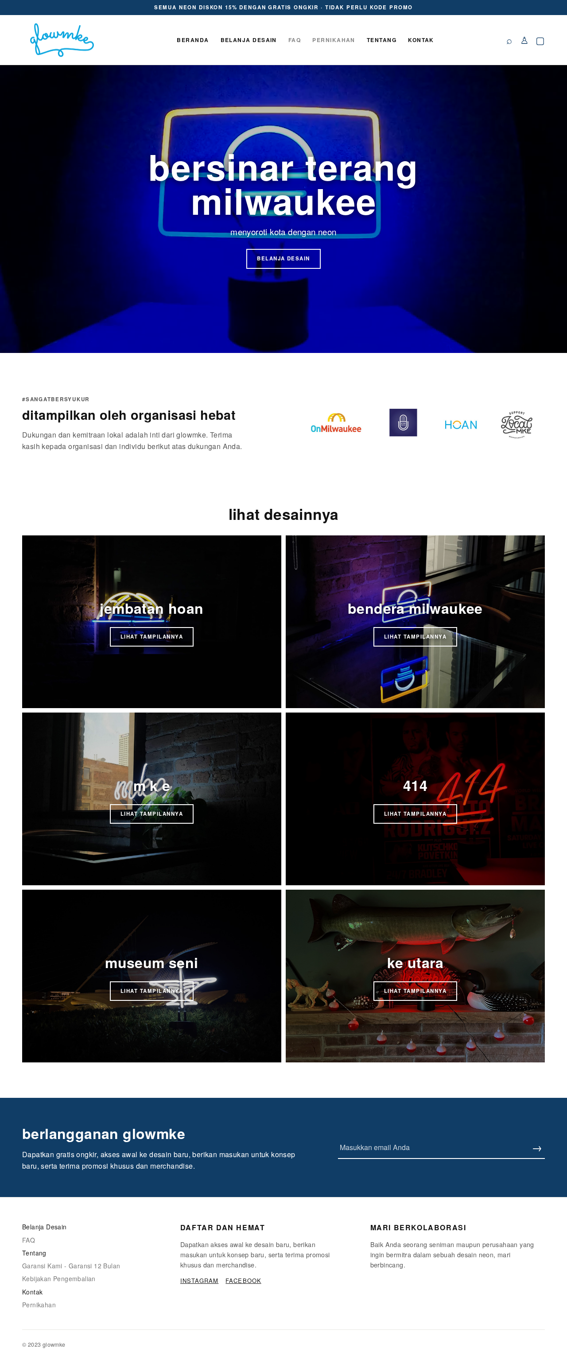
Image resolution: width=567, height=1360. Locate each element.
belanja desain (283, 258)
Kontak (421, 40)
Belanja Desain (249, 40)
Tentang (381, 40)
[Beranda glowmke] (62, 40)
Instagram (199, 1280)
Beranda (193, 40)
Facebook (243, 1280)
